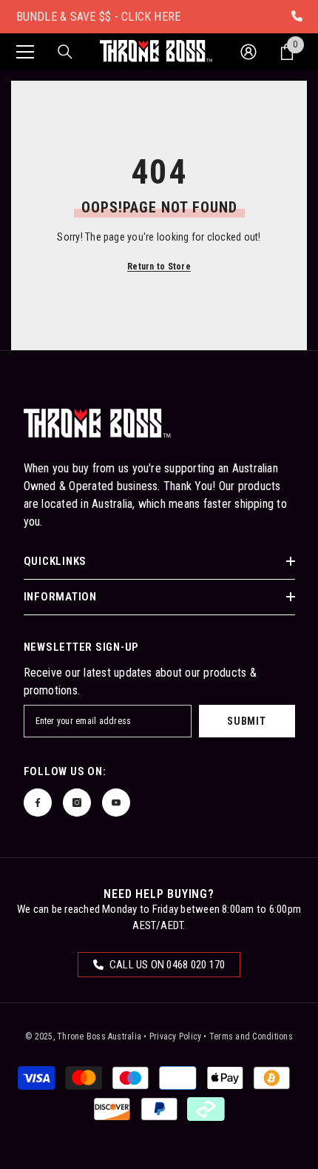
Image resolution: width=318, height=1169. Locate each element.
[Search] (65, 52)
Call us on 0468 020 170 (166, 964)
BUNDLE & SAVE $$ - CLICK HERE (98, 17)
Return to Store (159, 266)
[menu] (25, 52)
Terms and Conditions (251, 1036)
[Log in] (248, 51)
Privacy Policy (175, 1036)
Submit (246, 721)
